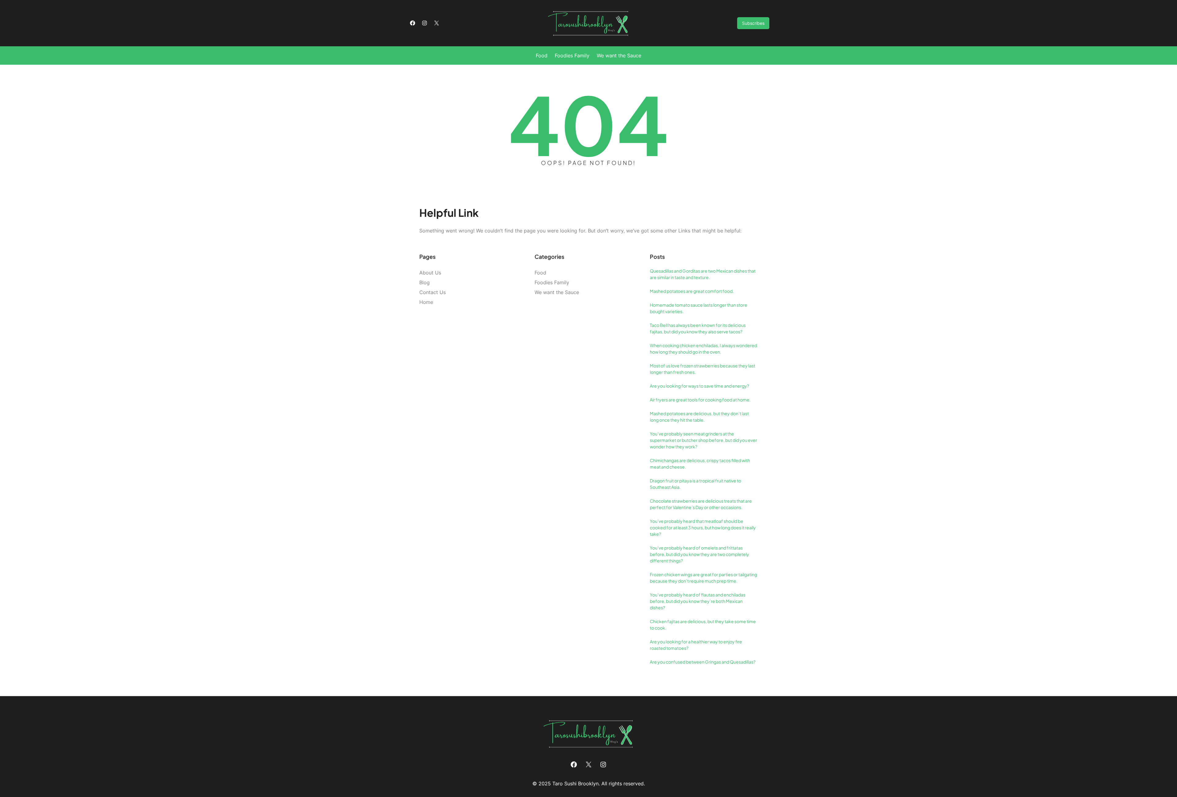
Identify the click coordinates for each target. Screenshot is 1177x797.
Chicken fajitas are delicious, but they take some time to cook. (703, 624)
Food (540, 273)
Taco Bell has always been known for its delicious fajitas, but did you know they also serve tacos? (698, 328)
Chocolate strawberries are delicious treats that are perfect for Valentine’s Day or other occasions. (701, 504)
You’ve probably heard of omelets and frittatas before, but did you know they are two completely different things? (699, 554)
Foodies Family (552, 282)
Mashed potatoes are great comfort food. (692, 291)
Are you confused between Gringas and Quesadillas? (703, 662)
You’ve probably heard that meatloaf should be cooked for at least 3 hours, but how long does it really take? (703, 527)
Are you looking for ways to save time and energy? (699, 386)
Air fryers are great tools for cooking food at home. (700, 399)
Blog (424, 282)
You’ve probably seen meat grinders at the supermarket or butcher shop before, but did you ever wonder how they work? (703, 440)
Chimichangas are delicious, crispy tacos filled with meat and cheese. (700, 463)
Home (426, 302)
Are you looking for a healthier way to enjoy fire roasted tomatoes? (696, 645)
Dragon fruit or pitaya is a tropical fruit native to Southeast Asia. (695, 484)
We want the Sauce (557, 292)
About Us (430, 273)
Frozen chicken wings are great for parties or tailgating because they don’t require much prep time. (703, 578)
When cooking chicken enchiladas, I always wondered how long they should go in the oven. (703, 348)
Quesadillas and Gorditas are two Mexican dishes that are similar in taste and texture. (703, 274)
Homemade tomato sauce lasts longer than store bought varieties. (698, 308)
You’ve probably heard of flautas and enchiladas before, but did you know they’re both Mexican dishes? (697, 601)
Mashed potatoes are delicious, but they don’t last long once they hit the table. (699, 417)
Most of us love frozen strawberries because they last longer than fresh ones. (702, 369)
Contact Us (432, 292)
